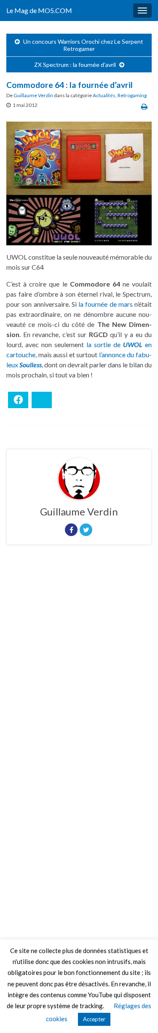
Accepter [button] (94, 1019)
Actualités (104, 95)
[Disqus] (79, 667)
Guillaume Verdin (33, 95)
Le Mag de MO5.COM (39, 10)
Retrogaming (132, 95)
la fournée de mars (105, 304)
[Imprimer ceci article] (144, 106)
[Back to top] (139, 1014)
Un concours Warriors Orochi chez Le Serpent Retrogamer (83, 45)
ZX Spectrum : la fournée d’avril (75, 64)
